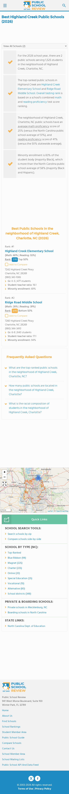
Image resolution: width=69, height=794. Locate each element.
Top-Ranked (14, 553)
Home (5, 710)
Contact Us (8, 749)
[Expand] (4, 484)
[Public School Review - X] (31, 779)
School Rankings (11, 727)
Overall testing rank (48, 93)
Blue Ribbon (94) (17, 558)
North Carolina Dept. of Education (26, 626)
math (58, 97)
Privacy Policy (43, 789)
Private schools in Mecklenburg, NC (27, 607)
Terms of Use (25, 789)
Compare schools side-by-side (24, 539)
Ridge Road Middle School (23, 302)
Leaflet (50, 511)
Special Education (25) (20, 578)
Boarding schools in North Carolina (27, 613)
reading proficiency (35, 102)
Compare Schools (11, 743)
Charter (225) (15, 568)
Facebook (37, 778)
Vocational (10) (16, 584)
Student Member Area (14, 732)
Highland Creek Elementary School (39, 86)
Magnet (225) (15, 563)
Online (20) (14, 573)
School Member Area (13, 754)
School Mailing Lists (13, 759)
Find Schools (9, 721)
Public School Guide (13, 738)
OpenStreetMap (62, 511)
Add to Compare (18, 264)
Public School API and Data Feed (20, 765)
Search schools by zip (19, 534)
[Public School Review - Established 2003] (34, 5)
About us (7, 716)
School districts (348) (19, 594)
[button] (38, 478)
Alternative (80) (16, 589)
